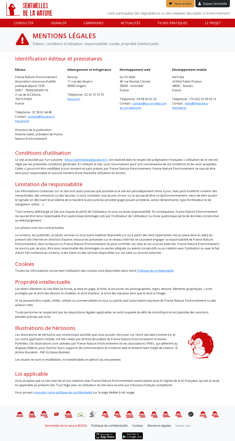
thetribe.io (179, 108)
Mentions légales (159, 426)
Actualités (130, 23)
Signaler (58, 23)
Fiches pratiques (172, 23)
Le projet (213, 23)
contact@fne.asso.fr (41, 117)
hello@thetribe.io (196, 103)
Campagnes (93, 23)
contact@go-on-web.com (149, 103)
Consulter (23, 23)
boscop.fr (73, 99)
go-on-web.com (130, 108)
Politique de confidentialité (155, 271)
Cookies (137, 426)
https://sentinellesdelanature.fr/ (86, 160)
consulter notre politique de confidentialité (63, 392)
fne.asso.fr (22, 121)
